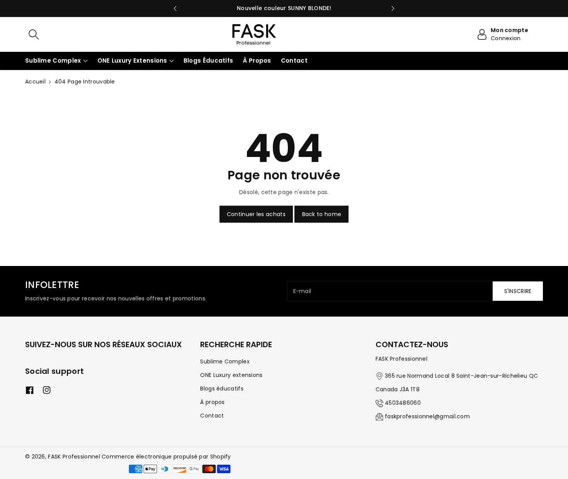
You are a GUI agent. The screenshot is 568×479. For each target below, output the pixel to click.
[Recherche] (33, 34)
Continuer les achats (256, 214)
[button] (56, 60)
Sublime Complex (53, 60)
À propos (212, 402)
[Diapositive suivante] (392, 8)
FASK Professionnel (74, 456)
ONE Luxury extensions (132, 60)
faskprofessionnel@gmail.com (427, 416)
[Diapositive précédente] (175, 8)
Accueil (35, 81)
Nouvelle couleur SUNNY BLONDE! (284, 8)
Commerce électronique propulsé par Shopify (166, 456)
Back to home (322, 214)
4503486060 (403, 403)
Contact (212, 415)
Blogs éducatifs (221, 388)
